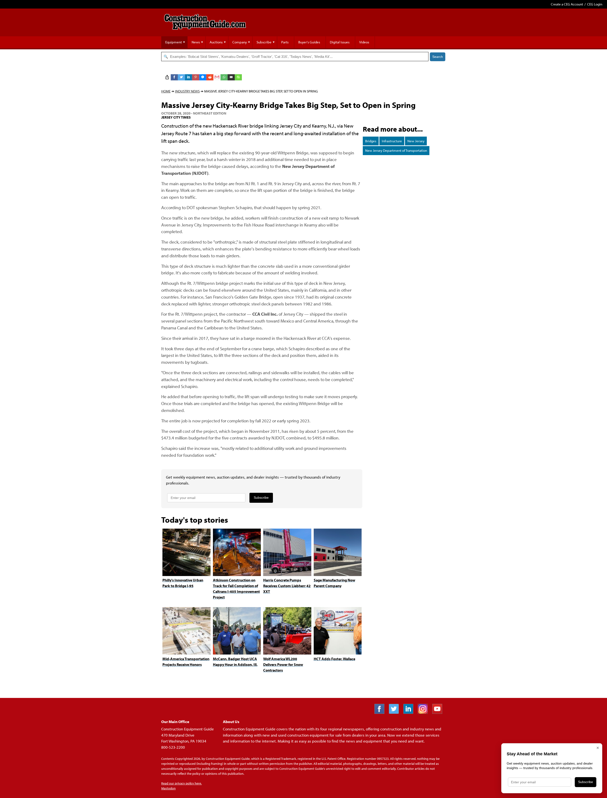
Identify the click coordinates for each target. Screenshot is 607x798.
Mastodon (168, 788)
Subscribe (264, 42)
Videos (364, 42)
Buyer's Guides (309, 42)
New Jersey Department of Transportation (396, 150)
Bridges (370, 141)
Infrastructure (392, 141)
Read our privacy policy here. (181, 783)
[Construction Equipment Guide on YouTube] (439, 712)
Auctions (216, 42)
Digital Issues (339, 42)
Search (437, 57)
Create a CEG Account (567, 4)
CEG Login (594, 4)
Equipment (173, 42)
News (196, 42)
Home (165, 91)
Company (239, 42)
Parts (285, 42)
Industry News (187, 91)
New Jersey (415, 141)
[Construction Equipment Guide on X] (395, 712)
